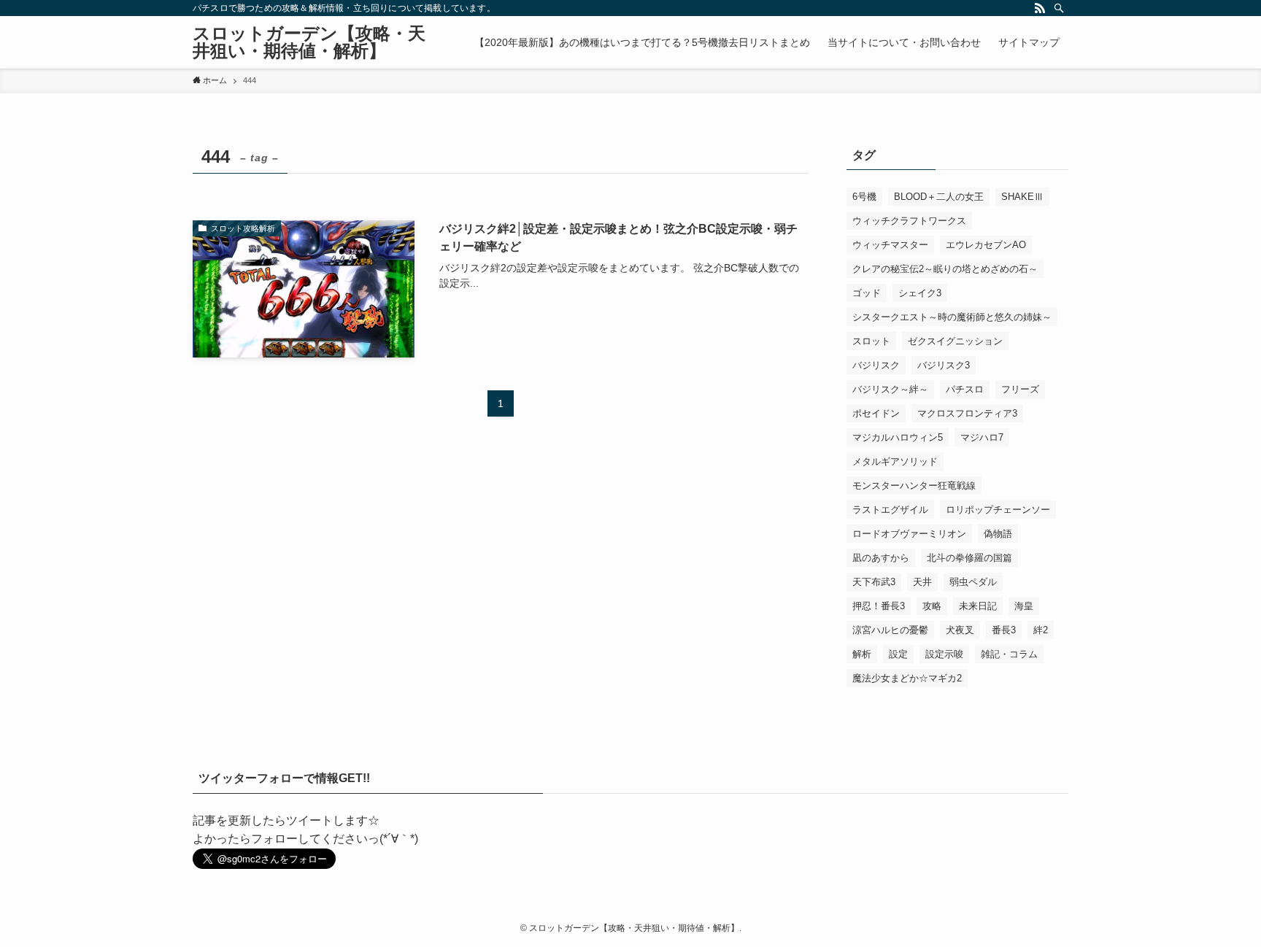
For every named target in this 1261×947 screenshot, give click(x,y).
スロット (871, 341)
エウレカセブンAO (986, 244)
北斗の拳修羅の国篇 (969, 557)
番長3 (1004, 630)
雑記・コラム (1009, 654)
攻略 (931, 605)
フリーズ (1020, 389)
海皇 (1023, 605)
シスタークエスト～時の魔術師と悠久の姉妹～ (952, 317)
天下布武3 (873, 581)
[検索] (1058, 8)
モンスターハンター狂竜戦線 (914, 485)
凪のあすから (880, 557)
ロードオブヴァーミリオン (909, 533)
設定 (898, 654)
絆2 (1040, 630)
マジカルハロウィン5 (897, 437)
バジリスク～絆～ (890, 389)
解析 (861, 654)
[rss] (1039, 8)
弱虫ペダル (973, 581)
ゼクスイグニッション (955, 341)
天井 (922, 581)
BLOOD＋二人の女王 (939, 196)
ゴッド (866, 292)
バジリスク (876, 365)
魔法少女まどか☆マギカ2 (907, 678)
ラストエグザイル (890, 509)
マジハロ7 (981, 437)
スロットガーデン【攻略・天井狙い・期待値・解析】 (309, 42)
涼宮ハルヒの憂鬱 (890, 630)
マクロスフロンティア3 (967, 413)
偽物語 (998, 533)
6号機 (864, 196)
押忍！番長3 (878, 605)
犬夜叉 (960, 630)
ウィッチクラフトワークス (909, 220)
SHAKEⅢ (1022, 196)
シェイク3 (919, 292)
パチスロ (965, 389)
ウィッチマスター (890, 244)
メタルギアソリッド (895, 461)
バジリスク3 (943, 365)
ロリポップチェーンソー (998, 509)
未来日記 (978, 605)
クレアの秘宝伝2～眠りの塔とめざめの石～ (945, 268)
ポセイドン (876, 413)
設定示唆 (944, 654)
